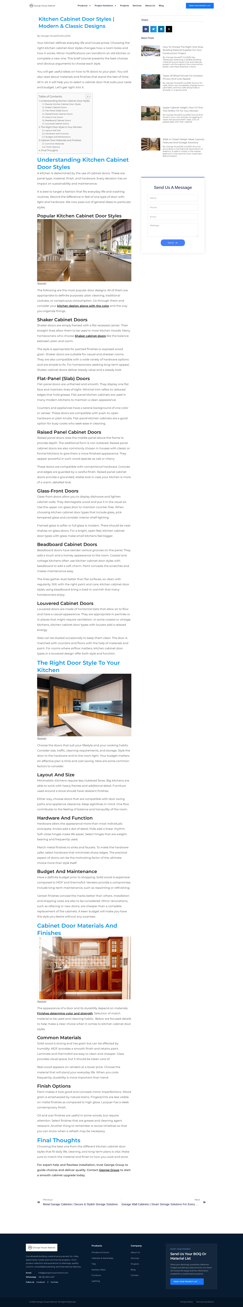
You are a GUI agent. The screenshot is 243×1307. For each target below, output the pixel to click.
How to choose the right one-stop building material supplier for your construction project (183, 50)
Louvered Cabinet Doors (57, 123)
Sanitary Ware (98, 1269)
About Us (135, 1252)
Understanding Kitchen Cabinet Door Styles (65, 101)
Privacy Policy (186, 1302)
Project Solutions (104, 5)
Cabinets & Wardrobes (102, 1258)
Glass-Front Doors (54, 117)
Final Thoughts (49, 150)
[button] (146, 29)
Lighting (96, 1281)
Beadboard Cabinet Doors (58, 120)
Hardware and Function (57, 133)
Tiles (94, 1264)
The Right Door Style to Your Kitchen (61, 127)
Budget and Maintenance (58, 137)
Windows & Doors (100, 1252)
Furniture (96, 1275)
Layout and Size (53, 130)
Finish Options (53, 147)
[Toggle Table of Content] (86, 96)
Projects (124, 5)
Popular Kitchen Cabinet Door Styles (63, 104)
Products (82, 5)
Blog (161, 5)
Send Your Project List (187, 1281)
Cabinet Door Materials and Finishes (61, 140)
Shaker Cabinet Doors (56, 107)
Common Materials (54, 143)
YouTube (54, 1282)
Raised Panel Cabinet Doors (59, 114)
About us (150, 5)
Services (137, 5)
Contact (135, 1275)
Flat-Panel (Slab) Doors (56, 110)
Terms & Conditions (205, 1302)
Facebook (40, 1282)
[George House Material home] (41, 1247)
